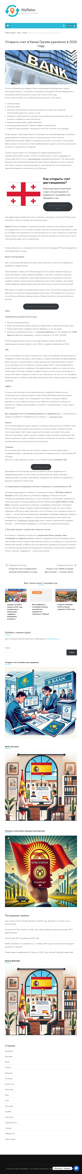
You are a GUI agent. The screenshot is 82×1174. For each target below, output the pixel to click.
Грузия (12, 592)
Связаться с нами (41, 467)
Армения (9, 1051)
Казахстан (9, 1084)
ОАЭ (7, 1100)
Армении (23, 520)
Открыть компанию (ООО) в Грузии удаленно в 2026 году (66, 606)
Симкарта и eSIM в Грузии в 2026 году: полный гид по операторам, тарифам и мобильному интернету (15, 612)
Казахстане (34, 520)
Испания (8, 1078)
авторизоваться (52, 639)
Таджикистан (11, 1122)
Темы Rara (52, 1169)
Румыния (9, 1106)
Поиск (7, 648)
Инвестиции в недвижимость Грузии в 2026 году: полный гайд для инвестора (39, 952)
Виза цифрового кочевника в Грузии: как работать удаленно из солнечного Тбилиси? (40, 609)
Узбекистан (10, 1133)
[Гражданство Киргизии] (41, 906)
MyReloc (28, 10)
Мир (7, 1095)
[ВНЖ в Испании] (41, 822)
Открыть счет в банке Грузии (57, 206)
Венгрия (8, 1056)
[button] (76, 1168)
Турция (8, 1128)
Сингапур (9, 1117)
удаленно (63, 156)
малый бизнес (34, 159)
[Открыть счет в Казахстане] (41, 738)
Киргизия (9, 1089)
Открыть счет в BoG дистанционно (41, 306)
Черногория (10, 1139)
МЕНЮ (69, 26)
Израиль (9, 1073)
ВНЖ (7, 1062)
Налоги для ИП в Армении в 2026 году (22, 938)
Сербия (8, 1111)
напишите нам (56, 417)
